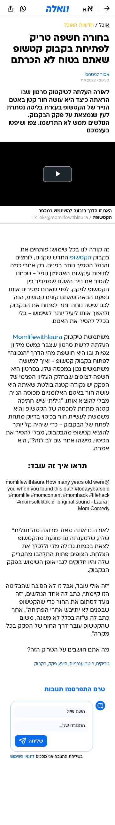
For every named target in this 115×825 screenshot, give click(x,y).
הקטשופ (80, 258)
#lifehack (99, 495)
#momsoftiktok (33, 501)
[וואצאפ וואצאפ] (23, 8)
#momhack (75, 495)
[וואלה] (57, 8)
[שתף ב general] (10, 8)
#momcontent (46, 495)
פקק (52, 664)
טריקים (102, 664)
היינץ (63, 664)
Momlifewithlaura (37, 338)
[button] (88, 8)
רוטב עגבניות (81, 664)
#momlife (19, 495)
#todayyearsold (92, 488)
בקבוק (40, 664)
